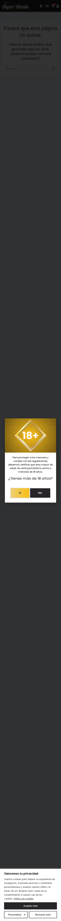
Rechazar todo (43, 914)
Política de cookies (24, 898)
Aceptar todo (30, 905)
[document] (30, 460)
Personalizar (14, 914)
